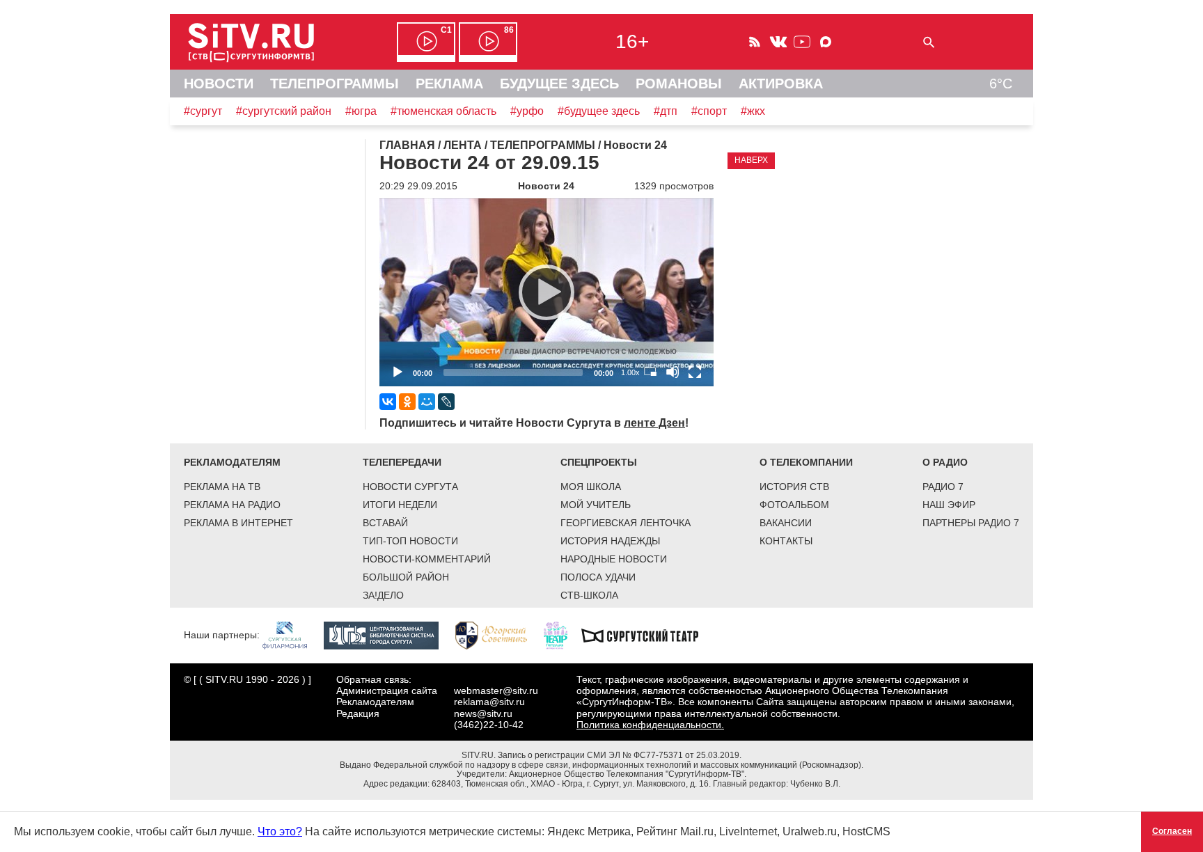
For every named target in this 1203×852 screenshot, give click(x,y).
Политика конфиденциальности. (650, 724)
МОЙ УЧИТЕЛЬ (595, 504)
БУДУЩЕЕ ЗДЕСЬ (559, 83)
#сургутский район (283, 111)
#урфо (527, 111)
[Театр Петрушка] (562, 634)
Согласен (1172, 831)
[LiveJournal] (446, 401)
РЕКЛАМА (449, 83)
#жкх (753, 111)
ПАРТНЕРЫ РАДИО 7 (970, 522)
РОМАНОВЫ (679, 83)
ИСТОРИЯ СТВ (794, 486)
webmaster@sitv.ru (496, 690)
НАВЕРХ (751, 160)
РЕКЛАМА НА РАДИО (232, 504)
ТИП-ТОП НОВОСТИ (410, 540)
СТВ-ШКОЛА (589, 595)
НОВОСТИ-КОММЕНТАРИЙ (427, 559)
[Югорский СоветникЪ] (498, 634)
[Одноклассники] (407, 401)
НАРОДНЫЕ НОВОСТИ (613, 559)
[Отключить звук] (672, 371)
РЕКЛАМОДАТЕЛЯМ (232, 462)
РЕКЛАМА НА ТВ (222, 486)
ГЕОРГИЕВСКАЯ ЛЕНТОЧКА (625, 522)
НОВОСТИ (218, 83)
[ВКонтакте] (387, 401)
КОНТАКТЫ (786, 540)
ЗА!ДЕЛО (383, 595)
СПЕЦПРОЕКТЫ (598, 462)
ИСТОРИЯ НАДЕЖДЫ (610, 540)
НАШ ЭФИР (948, 504)
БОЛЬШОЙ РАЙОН (406, 577)
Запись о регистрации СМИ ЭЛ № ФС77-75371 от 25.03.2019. (619, 755)
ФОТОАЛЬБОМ (794, 504)
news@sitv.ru (483, 713)
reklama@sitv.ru (489, 701)
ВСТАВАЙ (385, 522)
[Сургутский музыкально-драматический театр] (646, 634)
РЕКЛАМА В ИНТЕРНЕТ (238, 522)
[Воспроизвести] (546, 292)
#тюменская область (443, 111)
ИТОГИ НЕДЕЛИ (400, 504)
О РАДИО (945, 462)
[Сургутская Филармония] (291, 634)
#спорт (709, 111)
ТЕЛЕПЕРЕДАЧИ (402, 462)
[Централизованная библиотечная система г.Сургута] (388, 634)
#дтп (665, 111)
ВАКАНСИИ (786, 522)
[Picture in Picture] (650, 371)
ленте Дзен (654, 423)
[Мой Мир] (426, 401)
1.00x (630, 372)
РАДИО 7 (943, 486)
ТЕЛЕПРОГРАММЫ (334, 83)
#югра (361, 111)
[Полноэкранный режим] (695, 371)
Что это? (280, 831)
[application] (546, 292)
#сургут (203, 111)
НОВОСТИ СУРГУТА (410, 486)
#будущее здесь (599, 111)
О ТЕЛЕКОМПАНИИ (806, 462)
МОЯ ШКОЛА (590, 486)
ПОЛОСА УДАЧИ (598, 577)
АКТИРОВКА (781, 83)
